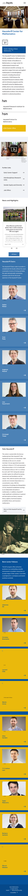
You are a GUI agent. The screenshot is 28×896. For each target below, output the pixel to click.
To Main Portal (14, 888)
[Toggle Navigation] (25, 3)
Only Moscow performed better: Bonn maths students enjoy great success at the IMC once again (14, 228)
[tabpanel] (14, 17)
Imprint (7, 890)
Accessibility (13, 892)
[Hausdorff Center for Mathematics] (7, 3)
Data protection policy (17, 890)
